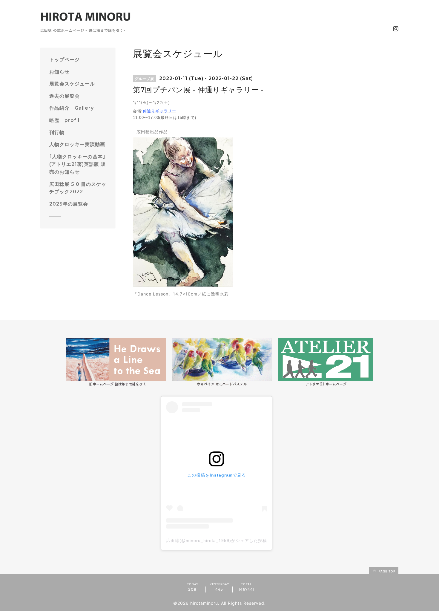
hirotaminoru (204, 603)
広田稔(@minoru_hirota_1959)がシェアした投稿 (216, 540)
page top (386, 571)
